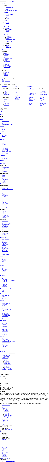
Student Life (6, 34)
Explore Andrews (8, 9)
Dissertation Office (5, 316)
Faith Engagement (5, 221)
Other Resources (4, 370)
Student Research (5, 331)
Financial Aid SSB (31, 101)
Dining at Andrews (9, 37)
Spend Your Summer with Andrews (11, 10)
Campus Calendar (5, 345)
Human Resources (7, 65)
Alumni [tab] (1, 256)
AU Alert (7, 46)
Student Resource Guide (18, 95)
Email (5, 73)
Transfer (3, 129)
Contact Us (4, 439)
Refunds (41, 105)
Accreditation (8, 461)
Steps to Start (4, 187)
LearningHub (6, 60)
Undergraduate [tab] (2, 275)
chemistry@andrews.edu (8, 429)
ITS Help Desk (42, 99)
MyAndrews (6, 55)
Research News (4, 329)
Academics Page (4, 326)
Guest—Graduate (7, 104)
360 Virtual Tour (6, 105)
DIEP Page (4, 290)
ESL (7, 17)
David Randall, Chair (7, 364)
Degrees (3, 296)
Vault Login (4, 453)
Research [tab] (1, 327)
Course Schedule (6, 57)
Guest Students (4, 279)
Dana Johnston (6, 361)
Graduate (7, 8)
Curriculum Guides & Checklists (7, 369)
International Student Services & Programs (8, 341)
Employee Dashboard (7, 66)
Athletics (3, 449)
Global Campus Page (5, 295)
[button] (9, 81)
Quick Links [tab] (2, 114)
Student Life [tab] (2, 336)
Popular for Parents (7, 26)
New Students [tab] (2, 183)
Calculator (7, 23)
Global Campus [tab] (2, 293)
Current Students (30, 86)
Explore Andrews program (6, 315)
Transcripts (6, 74)
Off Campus (4, 307)
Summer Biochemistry (5, 356)
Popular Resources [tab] (3, 320)
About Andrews (2, 349)
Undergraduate (6, 91)
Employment (4, 454)
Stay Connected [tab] (2, 155)
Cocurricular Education (32, 93)
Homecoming (6, 75)
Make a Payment (42, 104)
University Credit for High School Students (8, 280)
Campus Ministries (9, 36)
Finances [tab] (1, 133)
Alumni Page (6, 76)
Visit (3, 79)
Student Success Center (43, 94)
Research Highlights (5, 330)
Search (2, 109)
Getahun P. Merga (7, 363)
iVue (3, 214)
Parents (3, 3)
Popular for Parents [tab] (3, 139)
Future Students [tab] (2, 163)
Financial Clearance (43, 103)
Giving (3, 371)
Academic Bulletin (7, 62)
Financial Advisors (18, 90)
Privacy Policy (12, 461)
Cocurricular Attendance (31, 103)
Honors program (4, 317)
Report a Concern (7, 67)
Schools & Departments (5, 310)
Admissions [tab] (2, 126)
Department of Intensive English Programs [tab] (6, 288)
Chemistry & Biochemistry (6, 355)
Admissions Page (5, 268)
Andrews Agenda (8, 45)
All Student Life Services (10, 41)
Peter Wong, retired (7, 367)
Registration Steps (17, 98)
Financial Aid (4, 271)
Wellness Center (6, 64)
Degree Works (31, 100)
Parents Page (2, 160)
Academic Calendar (9, 29)
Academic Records (43, 90)
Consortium (4, 308)
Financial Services (17, 97)
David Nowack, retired (7, 366)
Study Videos (17, 99)
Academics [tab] (2, 300)
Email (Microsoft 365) (7, 53)
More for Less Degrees (9, 7)
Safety (7, 32)
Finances (5, 20)
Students (3, 48)
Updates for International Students (7, 189)
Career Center (42, 95)
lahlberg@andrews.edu (6, 382)
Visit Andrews (4, 456)
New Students (15, 86)
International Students (5, 273)
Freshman (7, 15)
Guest (7, 16)
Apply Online (4, 455)
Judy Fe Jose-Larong (7, 362)
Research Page (4, 334)
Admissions (6, 12)
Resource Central (31, 92)
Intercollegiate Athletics (5, 343)
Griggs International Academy (6, 309)
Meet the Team (4, 281)
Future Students (5, 86)
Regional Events (6, 72)
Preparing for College (9, 14)
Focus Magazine (8, 47)
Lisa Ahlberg (6, 359)
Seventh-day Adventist (4, 458)
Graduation (8, 30)
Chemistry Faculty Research (6, 368)
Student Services (4, 297)
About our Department (5, 357)
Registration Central (7, 61)
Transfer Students (5, 278)
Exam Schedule (4, 204)
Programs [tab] (1, 119)
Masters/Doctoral (4, 285)
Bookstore (3, 450)
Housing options (4, 338)
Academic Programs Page (6, 303)
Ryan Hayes (6, 360)
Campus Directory (5, 446)
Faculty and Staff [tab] (3, 237)
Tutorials (7, 24)
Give (3, 80)
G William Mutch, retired (8, 365)
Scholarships (4, 270)
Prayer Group (4, 144)
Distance (5, 93)
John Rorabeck (6, 414)
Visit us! (7, 28)
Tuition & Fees (8, 22)
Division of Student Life (6, 348)
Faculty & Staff (4, 49)
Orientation (16, 96)
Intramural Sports (5, 344)
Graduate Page (4, 284)
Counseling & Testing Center (10, 39)
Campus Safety (42, 96)
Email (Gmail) (6, 54)
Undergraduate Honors (5, 171)
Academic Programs (5, 358)
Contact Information (5, 420)
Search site (2, 84)
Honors (7, 40)
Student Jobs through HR (6, 342)
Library (5, 63)
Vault (29, 98)
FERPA (7, 31)
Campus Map (4, 445)
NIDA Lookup (4, 242)
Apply (4, 78)
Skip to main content (3, 0)
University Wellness (9, 38)
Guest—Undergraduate (6, 103)
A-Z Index (4, 451)
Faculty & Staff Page (5, 254)
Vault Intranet (6, 59)
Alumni (3, 68)
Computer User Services (8, 58)
